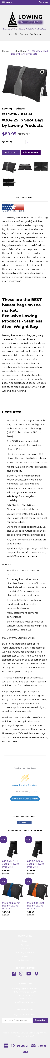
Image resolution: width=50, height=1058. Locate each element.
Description (24, 197)
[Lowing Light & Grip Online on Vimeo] (36, 973)
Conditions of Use (25, 960)
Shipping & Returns (25, 952)
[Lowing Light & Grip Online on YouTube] (29, 973)
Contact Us (25, 949)
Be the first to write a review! (25, 798)
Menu (8, 2)
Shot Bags (20, 51)
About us (25, 945)
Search (25, 941)
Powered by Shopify (25, 1036)
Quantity (7, 141)
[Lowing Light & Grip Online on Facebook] (14, 973)
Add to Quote (30, 152)
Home (5, 51)
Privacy (25, 956)
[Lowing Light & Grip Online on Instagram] (21, 973)
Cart (45, 2)
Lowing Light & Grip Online (33, 1033)
